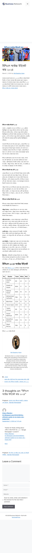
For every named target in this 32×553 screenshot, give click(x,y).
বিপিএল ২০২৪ (11, 268)
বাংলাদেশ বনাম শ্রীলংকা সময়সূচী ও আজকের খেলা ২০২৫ (16, 381)
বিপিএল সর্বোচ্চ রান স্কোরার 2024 (10, 88)
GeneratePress (16, 517)
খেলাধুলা (6, 377)
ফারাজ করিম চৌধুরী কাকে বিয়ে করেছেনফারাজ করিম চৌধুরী (16, 379)
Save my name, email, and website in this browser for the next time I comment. (15, 500)
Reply (6, 443)
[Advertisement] (16, 24)
